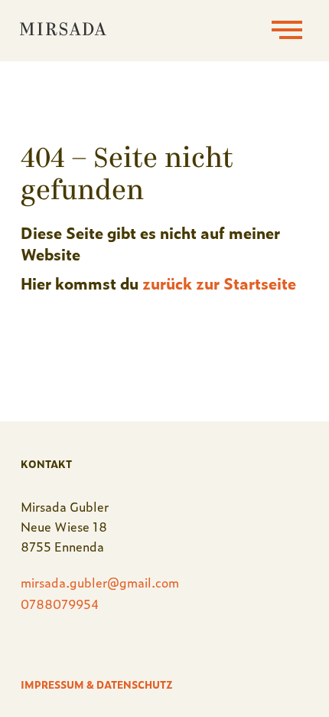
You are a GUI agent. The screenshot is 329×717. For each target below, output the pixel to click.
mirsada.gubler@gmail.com (100, 582)
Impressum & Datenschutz (97, 684)
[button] (287, 31)
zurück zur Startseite (219, 282)
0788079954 (60, 603)
